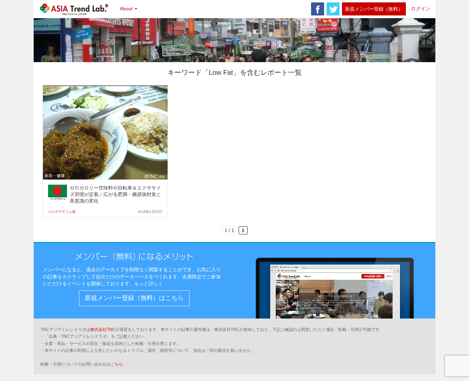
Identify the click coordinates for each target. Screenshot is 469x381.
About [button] (127, 8)
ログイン (420, 8)
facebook (317, 8)
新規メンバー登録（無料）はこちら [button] (134, 298)
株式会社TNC (102, 329)
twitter (333, 8)
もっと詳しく (148, 283)
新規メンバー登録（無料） (374, 9)
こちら (117, 364)
